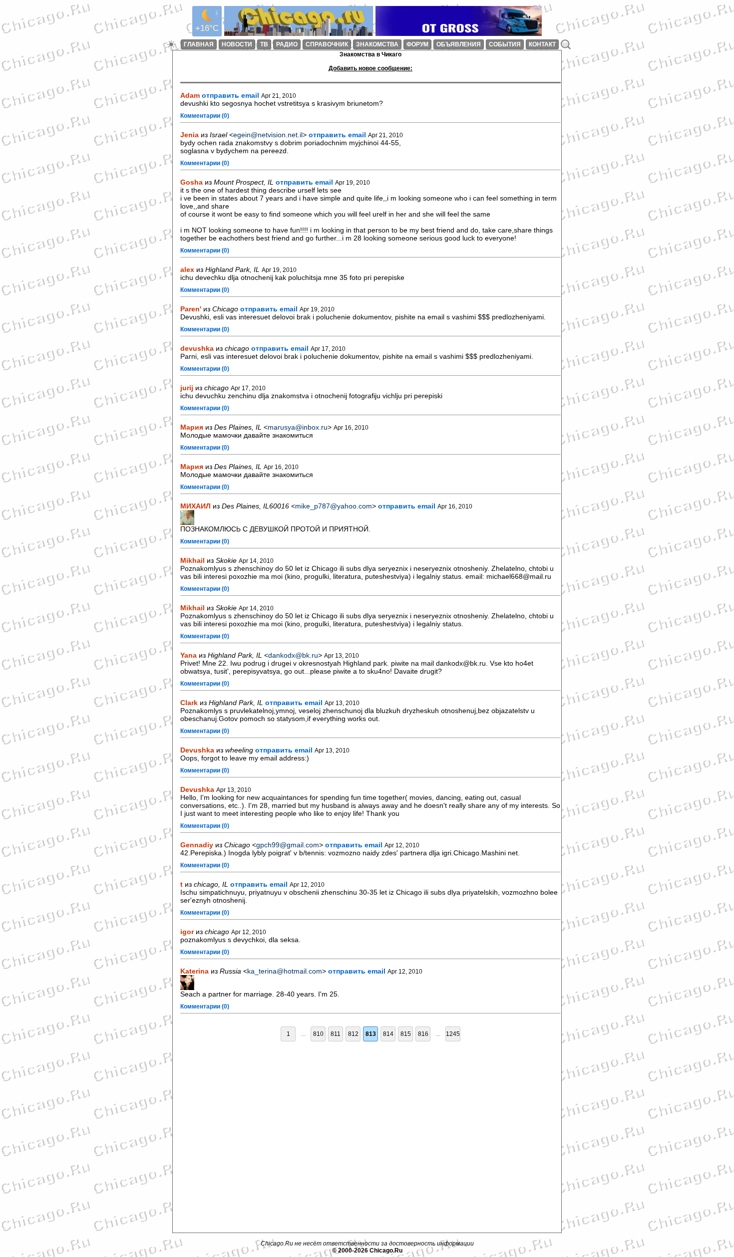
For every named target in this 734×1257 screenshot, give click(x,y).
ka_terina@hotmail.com (284, 971)
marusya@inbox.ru (298, 427)
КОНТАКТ (542, 44)
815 (405, 1033)
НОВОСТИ (237, 44)
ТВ (264, 44)
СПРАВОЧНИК (327, 44)
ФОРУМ (417, 44)
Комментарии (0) (204, 115)
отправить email (230, 95)
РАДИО (287, 44)
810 (318, 1033)
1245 (453, 1033)
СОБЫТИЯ (505, 44)
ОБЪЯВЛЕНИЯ (458, 44)
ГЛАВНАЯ (199, 44)
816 (423, 1033)
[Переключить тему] (171, 44)
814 (388, 1033)
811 (336, 1033)
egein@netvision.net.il (268, 135)
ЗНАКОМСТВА (377, 44)
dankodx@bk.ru (293, 655)
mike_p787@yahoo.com (333, 506)
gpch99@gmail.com (287, 845)
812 (353, 1033)
